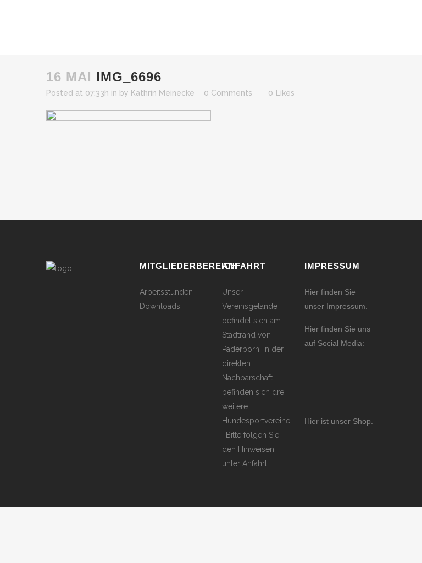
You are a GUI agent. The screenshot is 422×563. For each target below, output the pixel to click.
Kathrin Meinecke (163, 93)
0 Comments (228, 93)
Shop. (362, 421)
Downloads (160, 306)
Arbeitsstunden (166, 292)
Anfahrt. (255, 463)
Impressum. (347, 306)
